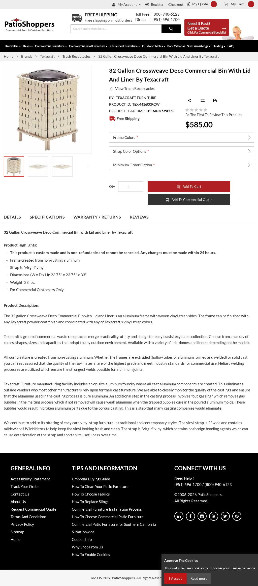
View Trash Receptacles (135, 88)
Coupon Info (82, 539)
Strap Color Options (129, 151)
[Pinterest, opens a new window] (236, 516)
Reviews (139, 216)
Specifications (47, 216)
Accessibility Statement (30, 479)
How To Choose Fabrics (91, 494)
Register (157, 4)
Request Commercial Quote (33, 509)
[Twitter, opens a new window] (225, 516)
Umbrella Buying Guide (91, 479)
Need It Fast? (206, 27)
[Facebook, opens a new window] (190, 516)
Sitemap (17, 532)
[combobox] (126, 28)
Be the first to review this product (213, 114)
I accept (175, 578)
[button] (130, 4)
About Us (18, 501)
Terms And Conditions (29, 516)
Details (12, 216)
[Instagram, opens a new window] (202, 516)
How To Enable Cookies (91, 554)
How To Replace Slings (90, 501)
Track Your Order (25, 486)
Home (8, 56)
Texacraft (47, 56)
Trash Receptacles (76, 56)
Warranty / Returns (97, 216)
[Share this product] (189, 100)
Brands (26, 56)
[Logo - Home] (29, 25)
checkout (175, 4)
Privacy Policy (22, 524)
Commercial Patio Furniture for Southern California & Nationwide (114, 528)
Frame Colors (124, 137)
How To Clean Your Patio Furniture (100, 486)
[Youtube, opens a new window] (213, 516)
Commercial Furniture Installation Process (107, 509)
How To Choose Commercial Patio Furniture (108, 516)
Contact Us (20, 494)
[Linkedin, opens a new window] (178, 516)
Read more (198, 578)
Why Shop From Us (87, 547)
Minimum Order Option (132, 165)
